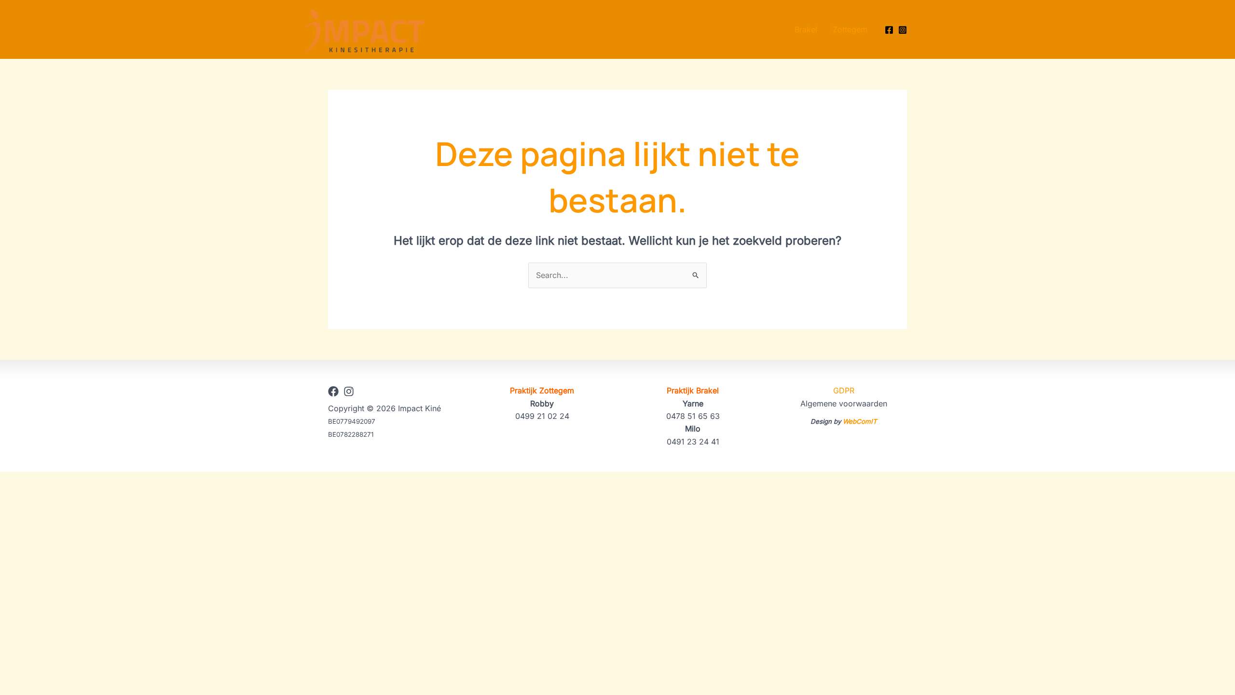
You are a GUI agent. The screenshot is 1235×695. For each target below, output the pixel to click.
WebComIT (860, 421)
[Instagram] (902, 30)
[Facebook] (889, 30)
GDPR (843, 390)
